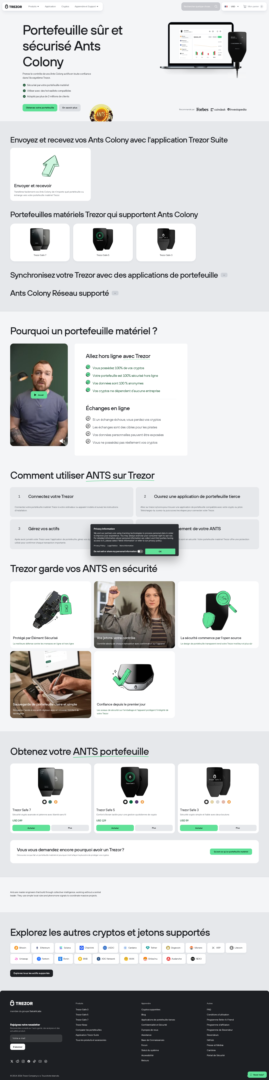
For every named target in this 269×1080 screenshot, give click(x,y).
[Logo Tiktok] (34, 1061)
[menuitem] (33, 6)
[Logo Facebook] (29, 1061)
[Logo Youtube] (40, 1061)
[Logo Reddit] (17, 1061)
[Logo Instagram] (23, 1061)
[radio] (44, 802)
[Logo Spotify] (45, 1061)
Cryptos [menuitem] (65, 6)
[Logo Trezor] (13, 6)
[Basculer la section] (224, 275)
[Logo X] (12, 1061)
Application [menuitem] (50, 6)
